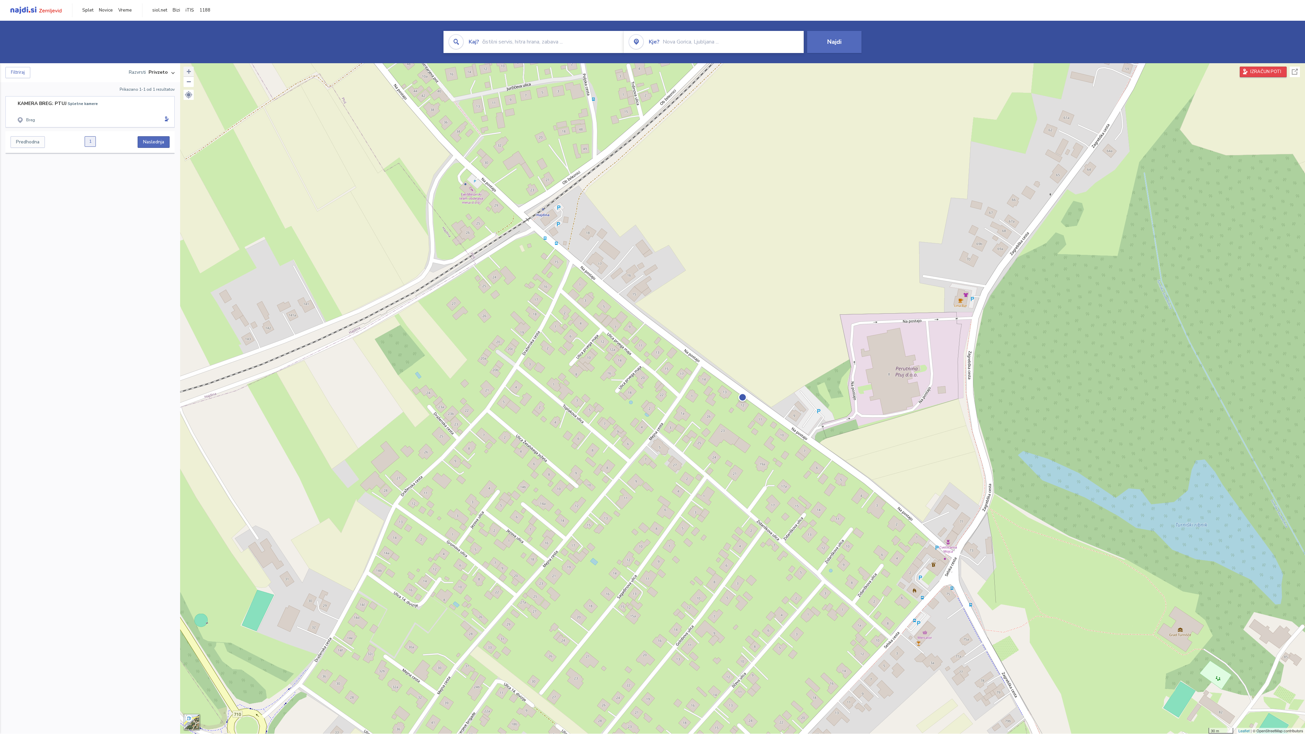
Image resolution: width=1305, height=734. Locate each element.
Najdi (834, 42)
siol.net (159, 10)
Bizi (176, 10)
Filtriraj (18, 72)
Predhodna (27, 142)
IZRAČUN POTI (1265, 72)
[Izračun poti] (165, 119)
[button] (189, 95)
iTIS (190, 10)
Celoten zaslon (1295, 72)
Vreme (125, 10)
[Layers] (191, 722)
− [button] (189, 81)
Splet (87, 10)
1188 (204, 10)
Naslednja (153, 142)
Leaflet (1244, 730)
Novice (106, 10)
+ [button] (189, 71)
